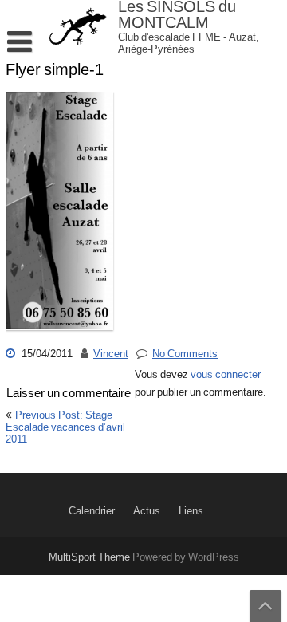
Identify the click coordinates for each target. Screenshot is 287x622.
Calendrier (92, 511)
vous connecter (226, 374)
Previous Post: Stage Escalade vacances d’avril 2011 (65, 427)
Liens (191, 511)
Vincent (110, 354)
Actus (146, 511)
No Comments (185, 354)
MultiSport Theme (90, 557)
